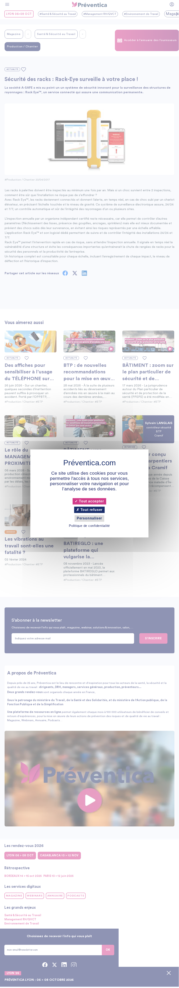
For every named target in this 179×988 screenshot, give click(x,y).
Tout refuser (90, 510)
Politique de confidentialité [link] (89, 526)
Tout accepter (91, 501)
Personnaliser (89, 518)
